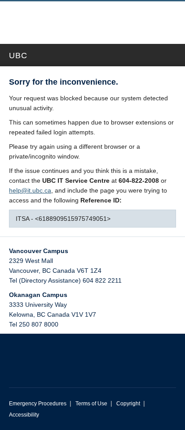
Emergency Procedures (37, 403)
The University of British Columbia (62, 18)
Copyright (128, 403)
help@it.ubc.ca (30, 190)
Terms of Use (91, 403)
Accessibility (24, 415)
